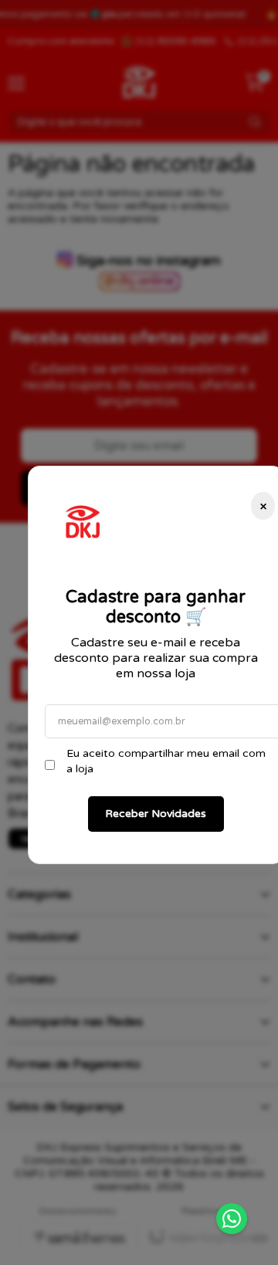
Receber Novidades (155, 813)
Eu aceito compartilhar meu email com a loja (166, 761)
